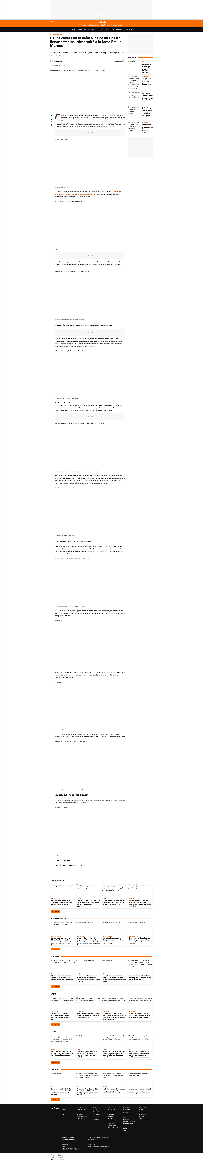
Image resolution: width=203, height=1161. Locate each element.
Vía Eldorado (112, 1112)
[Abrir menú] (65, 22)
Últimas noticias (128, 1115)
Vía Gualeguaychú (113, 1127)
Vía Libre (141, 1116)
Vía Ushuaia (126, 1109)
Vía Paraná (111, 1123)
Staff (63, 1146)
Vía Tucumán (96, 1112)
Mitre (95, 1157)
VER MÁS (54, 911)
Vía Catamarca (97, 1114)
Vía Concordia (112, 1125)
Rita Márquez (58, 61)
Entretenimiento (128, 1123)
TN (83, 1157)
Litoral (106, 29)
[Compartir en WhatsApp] (51, 120)
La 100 (101, 1157)
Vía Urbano (142, 1109)
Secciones (128, 29)
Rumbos (53, 35)
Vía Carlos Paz (81, 1109)
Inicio (73, 29)
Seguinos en (118, 61)
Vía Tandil (80, 1114)
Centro (94, 29)
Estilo (125, 1128)
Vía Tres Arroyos (82, 1116)
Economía (126, 1119)
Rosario (87, 29)
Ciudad (107, 1157)
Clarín (79, 1157)
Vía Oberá (111, 1116)
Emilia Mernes (73, 865)
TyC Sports (122, 1157)
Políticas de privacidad (68, 1139)
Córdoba (80, 29)
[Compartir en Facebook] (51, 116)
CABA (63, 1114)
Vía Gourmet (142, 1114)
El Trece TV (89, 1157)
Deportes (126, 1126)
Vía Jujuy (95, 1109)
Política (125, 1117)
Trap (80, 865)
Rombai (59, 35)
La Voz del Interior (132, 1157)
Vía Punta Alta (81, 1118)
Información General (129, 1121)
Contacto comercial (68, 1142)
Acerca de (65, 1144)
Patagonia (119, 29)
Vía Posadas (111, 1109)
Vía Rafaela (111, 1121)
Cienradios (114, 1157)
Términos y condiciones (68, 1137)
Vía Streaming (143, 1112)
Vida (124, 1130)
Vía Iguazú (111, 1114)
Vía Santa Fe (111, 1118)
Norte (100, 29)
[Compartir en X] (51, 124)
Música (58, 865)
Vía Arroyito (80, 1112)
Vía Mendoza (96, 1119)
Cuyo (112, 29)
